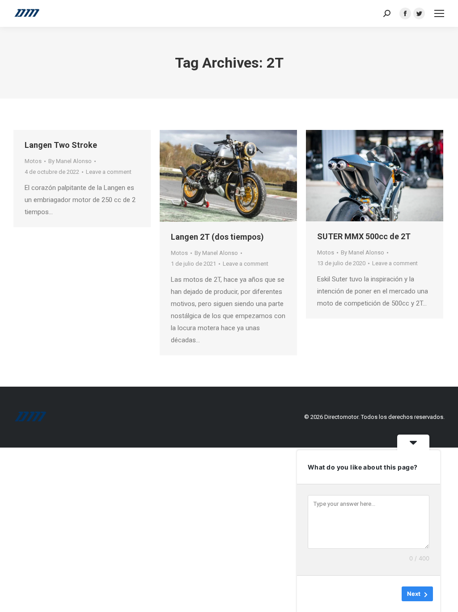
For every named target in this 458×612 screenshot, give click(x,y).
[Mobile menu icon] (439, 13)
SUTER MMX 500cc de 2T (364, 236)
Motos (33, 161)
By (70, 161)
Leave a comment (108, 171)
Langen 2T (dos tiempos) (217, 236)
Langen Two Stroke (61, 145)
